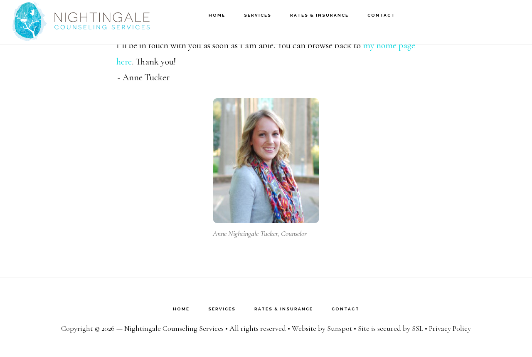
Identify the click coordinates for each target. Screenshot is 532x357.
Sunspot (339, 328)
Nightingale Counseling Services (81, 21)
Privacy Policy (450, 328)
